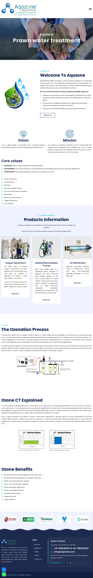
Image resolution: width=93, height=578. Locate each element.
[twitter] (70, 562)
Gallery (36, 552)
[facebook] (67, 562)
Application (38, 548)
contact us (47, 115)
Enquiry (36, 555)
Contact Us (38, 559)
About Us (37, 544)
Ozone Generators (15, 263)
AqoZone (16, 575)
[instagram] (74, 562)
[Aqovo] (19, 9)
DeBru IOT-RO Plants (77, 263)
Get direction (55, 562)
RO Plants (47, 263)
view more (14, 285)
